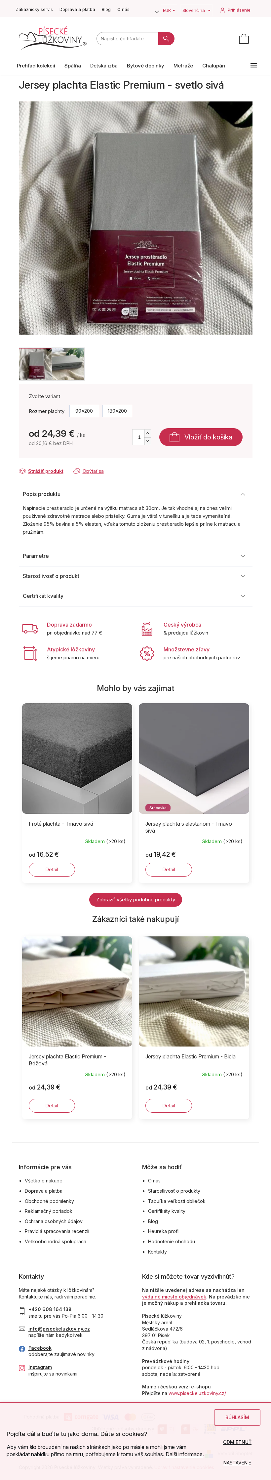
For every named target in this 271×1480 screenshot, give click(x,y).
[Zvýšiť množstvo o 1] (147, 433)
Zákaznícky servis (34, 9)
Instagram (40, 1367)
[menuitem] (36, 65)
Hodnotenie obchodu (171, 1241)
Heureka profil (163, 1231)
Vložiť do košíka (208, 437)
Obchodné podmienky (49, 1201)
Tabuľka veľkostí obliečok (177, 1201)
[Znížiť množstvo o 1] (147, 441)
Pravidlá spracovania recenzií (57, 1231)
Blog (106, 9)
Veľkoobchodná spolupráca (55, 1241)
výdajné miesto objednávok (174, 1296)
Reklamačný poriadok (48, 1211)
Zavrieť (64, 465)
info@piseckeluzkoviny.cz (59, 1329)
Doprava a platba (77, 9)
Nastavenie (237, 1462)
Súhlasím (237, 1417)
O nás (123, 9)
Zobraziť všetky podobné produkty (135, 899)
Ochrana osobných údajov (54, 1221)
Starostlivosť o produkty (174, 1191)
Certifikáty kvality (166, 1211)
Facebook (40, 1348)
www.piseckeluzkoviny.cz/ (197, 1393)
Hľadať (166, 38)
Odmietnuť (237, 1442)
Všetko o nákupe (43, 1180)
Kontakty (157, 1251)
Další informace (184, 1454)
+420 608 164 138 (50, 1309)
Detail (51, 869)
